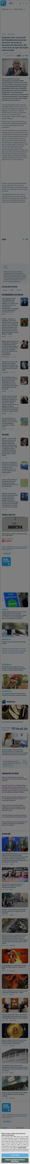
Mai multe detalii (22, 1147)
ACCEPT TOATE (15, 1155)
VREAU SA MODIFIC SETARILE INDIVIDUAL (15, 1160)
